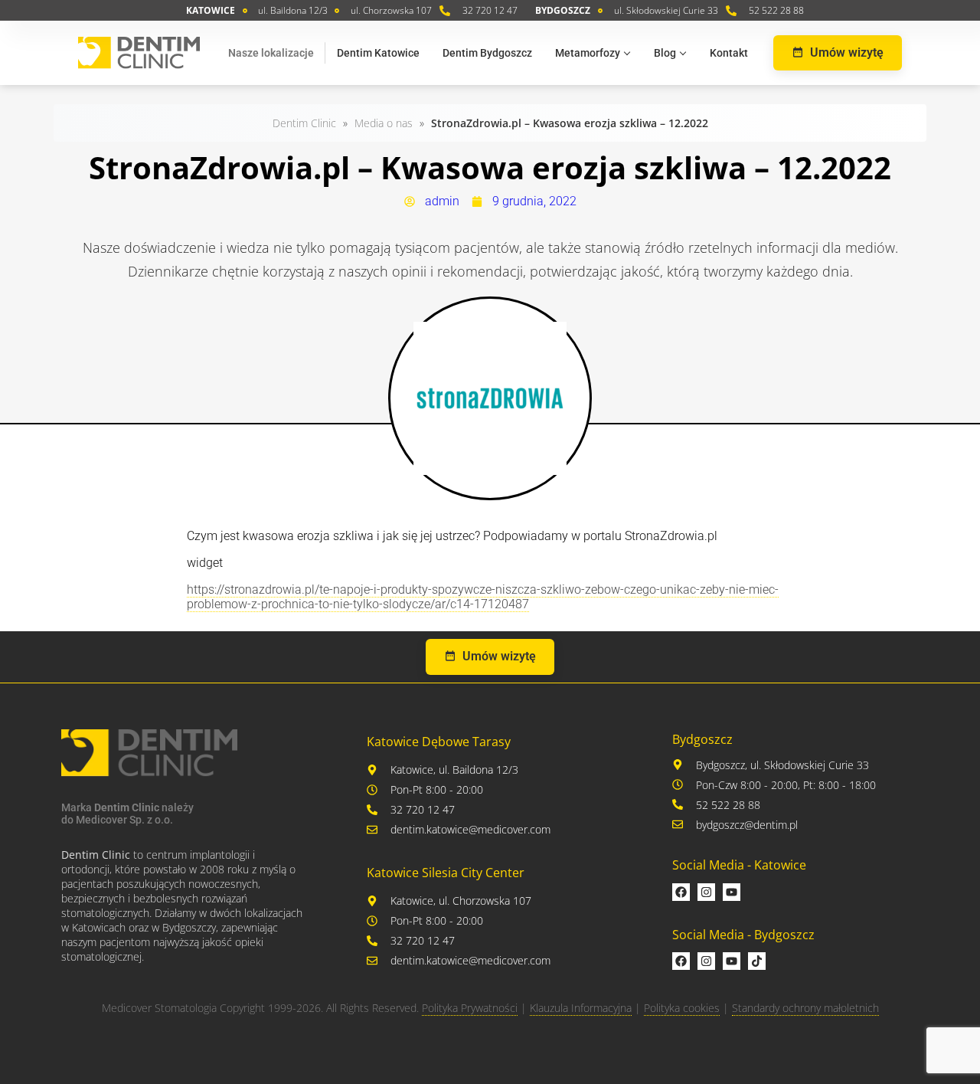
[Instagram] (706, 892)
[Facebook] (681, 892)
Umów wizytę (847, 52)
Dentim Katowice (378, 53)
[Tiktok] (757, 961)
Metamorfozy (587, 53)
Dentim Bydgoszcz (487, 53)
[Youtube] (731, 892)
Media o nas (383, 123)
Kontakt (729, 53)
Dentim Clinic (304, 123)
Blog (665, 53)
